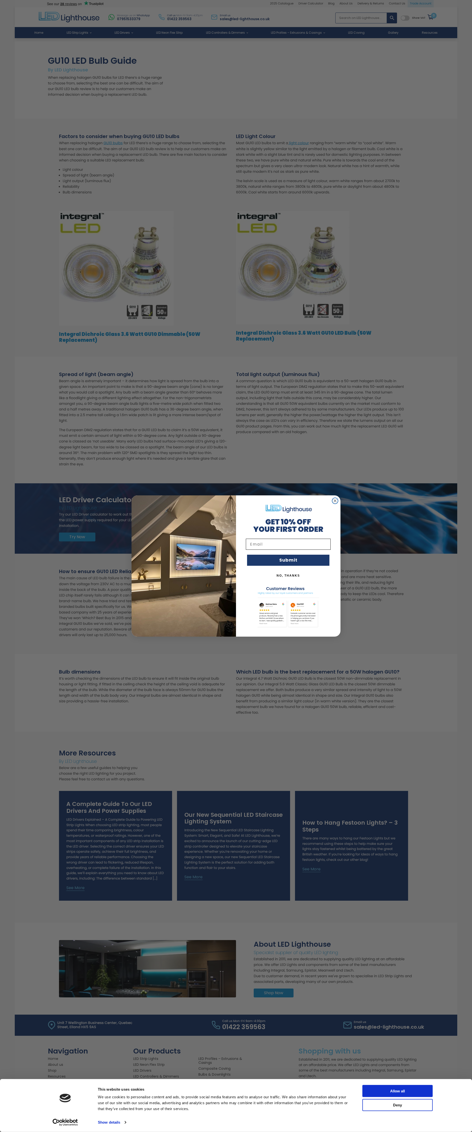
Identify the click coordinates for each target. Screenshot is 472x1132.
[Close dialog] (335, 501)
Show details (109, 1122)
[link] (288, 508)
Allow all (397, 1091)
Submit (288, 560)
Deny (397, 1105)
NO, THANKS (288, 575)
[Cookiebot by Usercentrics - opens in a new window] (65, 1122)
